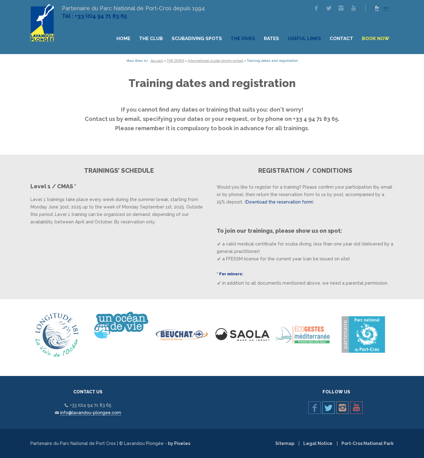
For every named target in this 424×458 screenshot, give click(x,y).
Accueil (157, 61)
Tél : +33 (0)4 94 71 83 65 (94, 16)
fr (377, 8)
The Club (151, 38)
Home (123, 38)
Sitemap (284, 443)
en (386, 8)
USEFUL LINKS (304, 38)
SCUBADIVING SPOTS (197, 38)
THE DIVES (243, 38)
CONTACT (341, 38)
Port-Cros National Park (367, 443)
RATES (271, 38)
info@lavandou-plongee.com (90, 412)
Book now (375, 38)
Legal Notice (317, 443)
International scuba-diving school (215, 61)
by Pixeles (179, 443)
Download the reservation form (279, 201)
